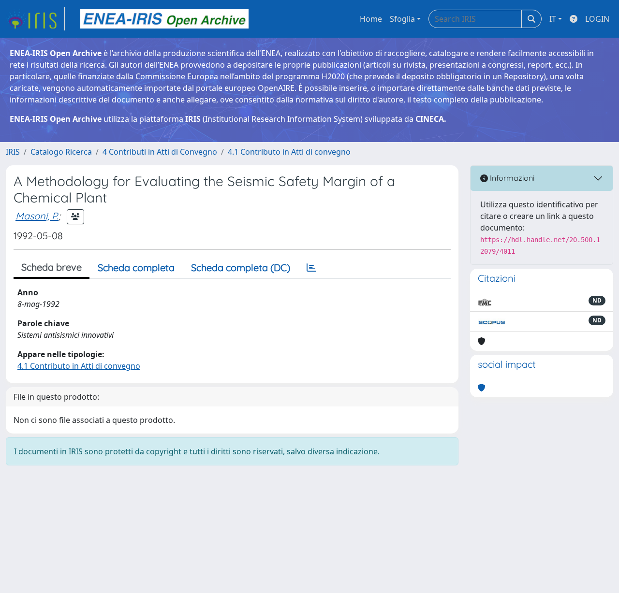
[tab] (311, 268)
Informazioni (511, 178)
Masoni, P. (37, 216)
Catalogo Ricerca (61, 151)
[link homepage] (35, 18)
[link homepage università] (164, 18)
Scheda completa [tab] (136, 267)
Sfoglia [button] (402, 19)
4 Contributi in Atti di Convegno (160, 151)
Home (371, 19)
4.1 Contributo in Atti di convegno (289, 151)
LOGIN (597, 19)
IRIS (13, 151)
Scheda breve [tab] (51, 267)
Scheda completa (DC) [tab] (240, 267)
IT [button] (552, 19)
